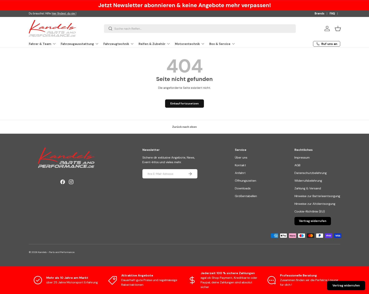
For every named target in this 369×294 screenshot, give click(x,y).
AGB (297, 165)
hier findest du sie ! (64, 13)
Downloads (243, 188)
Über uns (241, 157)
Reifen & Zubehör (152, 44)
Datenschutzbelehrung (310, 173)
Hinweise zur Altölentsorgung (314, 204)
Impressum (302, 157)
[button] (338, 28)
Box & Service (219, 44)
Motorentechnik (187, 44)
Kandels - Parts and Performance (56, 252)
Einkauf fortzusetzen (184, 103)
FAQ (332, 13)
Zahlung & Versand (307, 188)
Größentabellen (246, 196)
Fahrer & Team (40, 44)
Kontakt (240, 165)
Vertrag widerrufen (312, 221)
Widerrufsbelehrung (308, 181)
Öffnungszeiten (245, 181)
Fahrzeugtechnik (116, 44)
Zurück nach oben (184, 127)
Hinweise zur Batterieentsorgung (317, 196)
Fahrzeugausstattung (77, 44)
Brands (319, 13)
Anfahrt (240, 173)
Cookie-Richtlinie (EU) (309, 211)
